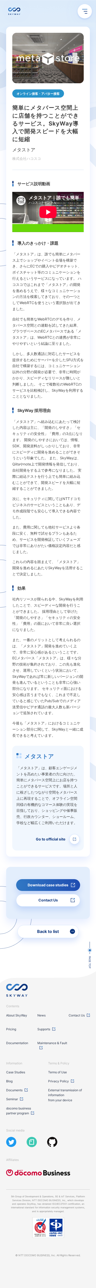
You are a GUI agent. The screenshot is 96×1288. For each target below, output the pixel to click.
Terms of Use (57, 1072)
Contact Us (77, 1015)
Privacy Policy (58, 1081)
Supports (43, 1029)
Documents (14, 1090)
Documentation (17, 1043)
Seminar (12, 1099)
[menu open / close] (85, 11)
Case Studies (15, 1072)
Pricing (11, 1029)
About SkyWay (16, 1015)
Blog (9, 1081)
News (41, 1015)
